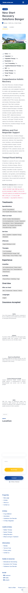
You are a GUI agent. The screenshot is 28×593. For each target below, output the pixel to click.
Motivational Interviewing (10, 561)
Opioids (4, 225)
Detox (4, 234)
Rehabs (5, 545)
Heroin (12, 223)
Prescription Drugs (7, 227)
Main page (6, 498)
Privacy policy (7, 550)
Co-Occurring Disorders (8, 221)
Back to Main (12, 587)
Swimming (13, 278)
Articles (5, 500)
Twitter (7, 577)
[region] (14, 437)
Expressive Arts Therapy (10, 564)
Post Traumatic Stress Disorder (10, 211)
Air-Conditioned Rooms (8, 267)
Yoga (20, 255)
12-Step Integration (8, 520)
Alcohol (4, 209)
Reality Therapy (7, 530)
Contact (14, 478)
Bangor (5, 9)
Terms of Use (7, 548)
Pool (12, 269)
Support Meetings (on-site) (9, 244)
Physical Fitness (6, 278)
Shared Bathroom (18, 269)
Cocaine (17, 221)
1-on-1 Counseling (7, 251)
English (4, 297)
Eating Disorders (7, 534)
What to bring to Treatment (10, 536)
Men (4, 290)
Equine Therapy (7, 532)
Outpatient (9, 234)
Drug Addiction (10, 209)
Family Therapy (6, 255)
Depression (22, 221)
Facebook (7, 575)
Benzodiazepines (16, 218)
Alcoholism (6, 516)
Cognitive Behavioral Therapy (9, 253)
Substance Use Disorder (10, 518)
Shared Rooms (6, 271)
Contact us (6, 504)
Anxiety (9, 218)
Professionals (9, 290)
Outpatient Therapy (16, 234)
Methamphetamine (19, 223)
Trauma (19, 211)
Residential (5, 236)
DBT (18, 253)
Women (20, 290)
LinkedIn (6, 580)
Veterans (15, 290)
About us (5, 502)
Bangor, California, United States (12, 23)
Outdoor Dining (6, 269)
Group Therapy (14, 255)
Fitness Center (17, 267)
